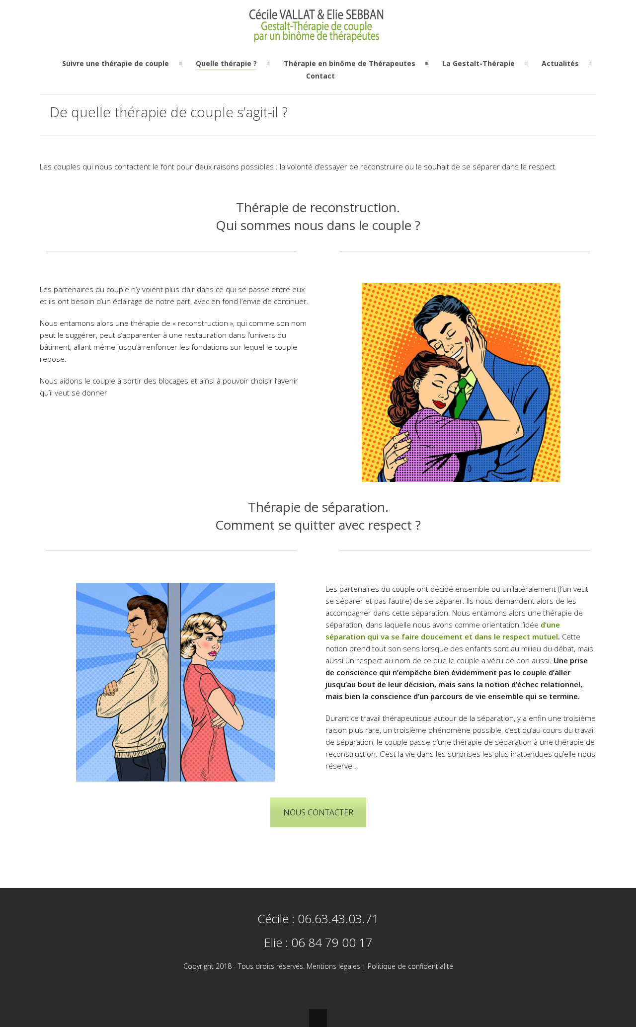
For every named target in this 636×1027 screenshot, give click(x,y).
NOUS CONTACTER (318, 812)
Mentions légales (333, 966)
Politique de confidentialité (410, 966)
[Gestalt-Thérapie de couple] (318, 36)
